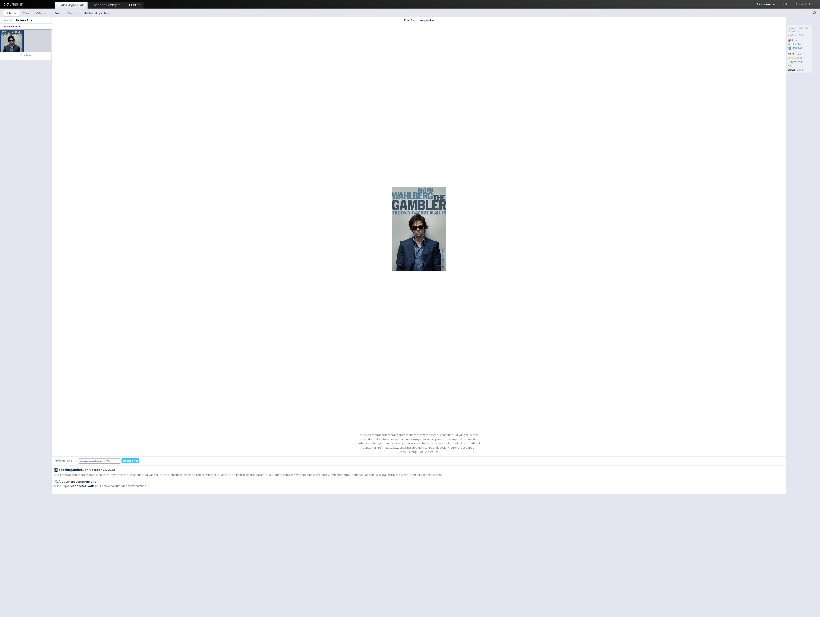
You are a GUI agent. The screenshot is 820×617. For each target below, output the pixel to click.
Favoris (72, 13)
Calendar (42, 13)
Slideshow (26, 55)
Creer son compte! (106, 4)
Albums (11, 13)
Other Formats (799, 44)
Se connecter (766, 4)
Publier (134, 4)
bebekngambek (796, 34)
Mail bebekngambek (96, 13)
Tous (26, 13)
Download (796, 47)
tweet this (130, 461)
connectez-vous (82, 486)
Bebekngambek (71, 5)
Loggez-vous (794, 61)
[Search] (814, 12)
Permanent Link (63, 460)
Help (786, 4)
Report (794, 40)
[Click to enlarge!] (419, 229)
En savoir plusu (804, 4)
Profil (57, 13)
